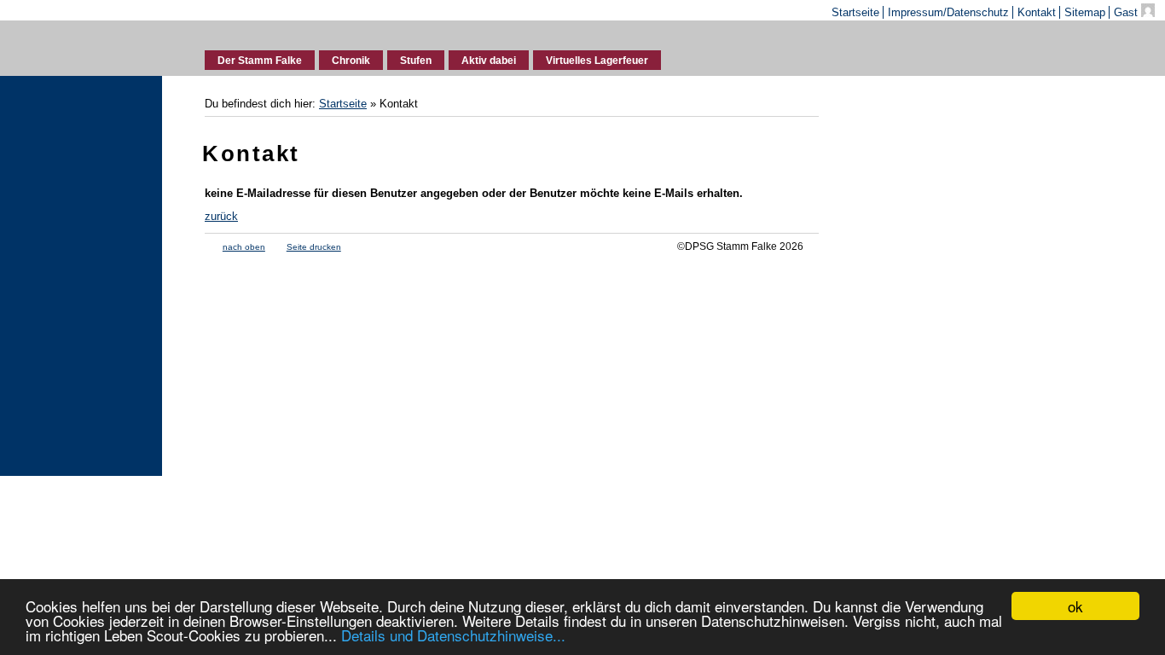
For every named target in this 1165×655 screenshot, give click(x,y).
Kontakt (1036, 12)
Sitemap (1084, 12)
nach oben (244, 247)
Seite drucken (314, 247)
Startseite (855, 12)
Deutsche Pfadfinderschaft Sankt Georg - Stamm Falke (81, 45)
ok (1075, 606)
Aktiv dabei (488, 61)
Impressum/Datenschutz (948, 12)
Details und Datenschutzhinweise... (453, 635)
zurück (221, 216)
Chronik (351, 61)
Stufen (416, 61)
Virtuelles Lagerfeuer (597, 61)
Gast (1127, 12)
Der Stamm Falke (259, 61)
